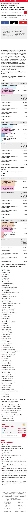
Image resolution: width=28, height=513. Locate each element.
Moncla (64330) (6, 358)
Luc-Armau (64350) (7, 343)
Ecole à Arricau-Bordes (7, 418)
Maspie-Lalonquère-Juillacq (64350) (10, 351)
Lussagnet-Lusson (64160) (8, 347)
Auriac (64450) (5, 281)
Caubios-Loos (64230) (7, 305)
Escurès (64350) (6, 320)
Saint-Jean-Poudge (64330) (9, 376)
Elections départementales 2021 (11, 3)
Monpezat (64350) (6, 360)
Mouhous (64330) (6, 365)
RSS (16, 493)
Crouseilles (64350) (6, 314)
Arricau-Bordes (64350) (7, 416)
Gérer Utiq (24, 495)
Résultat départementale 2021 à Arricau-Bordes (8, 31)
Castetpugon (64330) (7, 301)
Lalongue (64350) (6, 329)
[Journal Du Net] (7, 506)
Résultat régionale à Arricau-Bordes (10, 403)
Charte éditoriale (18, 492)
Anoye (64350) (5, 269)
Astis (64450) (5, 274)
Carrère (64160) (6, 300)
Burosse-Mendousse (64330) (9, 296)
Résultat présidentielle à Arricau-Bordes (12, 405)
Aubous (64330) (6, 278)
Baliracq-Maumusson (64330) (9, 287)
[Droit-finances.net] (20, 506)
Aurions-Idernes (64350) (8, 283)
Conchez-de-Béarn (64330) (8, 309)
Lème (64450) (5, 340)
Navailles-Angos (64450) (8, 367)
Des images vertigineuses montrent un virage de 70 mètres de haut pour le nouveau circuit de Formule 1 (14, 483)
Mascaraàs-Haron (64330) (8, 349)
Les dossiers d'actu (7, 432)
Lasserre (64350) (6, 336)
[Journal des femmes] (7, 503)
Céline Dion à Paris (7, 457)
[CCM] (20, 503)
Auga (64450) (5, 280)
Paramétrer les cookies (16, 495)
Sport (4, 430)
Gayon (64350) (4, 17)
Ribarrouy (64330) (6, 374)
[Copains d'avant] (7, 508)
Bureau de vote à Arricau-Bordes (10, 401)
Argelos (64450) (6, 271)
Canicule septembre (7, 450)
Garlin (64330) (5, 323)
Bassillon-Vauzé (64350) (8, 289)
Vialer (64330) (5, 394)
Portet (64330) (5, 371)
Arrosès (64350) (6, 272)
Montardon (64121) (6, 363)
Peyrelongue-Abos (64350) (8, 369)
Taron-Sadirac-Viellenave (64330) (10, 391)
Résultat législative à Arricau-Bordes (11, 406)
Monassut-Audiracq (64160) (8, 354)
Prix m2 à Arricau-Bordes (8, 420)
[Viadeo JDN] (20, 508)
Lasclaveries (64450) (7, 334)
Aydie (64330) (5, 285)
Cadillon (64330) (13, 17)
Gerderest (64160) (6, 327)
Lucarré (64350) (6, 345)
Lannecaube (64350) (7, 332)
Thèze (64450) (5, 393)
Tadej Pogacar (5, 452)
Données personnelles (6, 495)
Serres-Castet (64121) (7, 383)
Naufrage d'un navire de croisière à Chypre (12, 448)
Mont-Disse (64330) (7, 362)
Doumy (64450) (6, 318)
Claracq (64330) (6, 307)
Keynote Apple (6, 459)
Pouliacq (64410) (6, 373)
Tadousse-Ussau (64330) (8, 389)
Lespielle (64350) (6, 342)
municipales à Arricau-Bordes (8, 66)
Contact (6, 493)
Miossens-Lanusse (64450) (8, 353)
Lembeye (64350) (6, 338)
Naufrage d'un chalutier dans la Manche (11, 446)
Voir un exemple (22, 428)
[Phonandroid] (20, 511)
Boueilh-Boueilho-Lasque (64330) (10, 292)
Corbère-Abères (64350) (8, 311)
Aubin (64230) (5, 276)
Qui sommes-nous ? (6, 492)
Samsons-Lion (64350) (7, 378)
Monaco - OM (5, 444)
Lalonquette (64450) (7, 331)
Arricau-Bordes (18, 33)
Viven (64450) (5, 396)
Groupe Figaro (12, 496)
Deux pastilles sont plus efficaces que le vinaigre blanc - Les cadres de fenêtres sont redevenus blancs (14, 477)
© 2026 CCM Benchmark (21, 496)
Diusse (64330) (5, 316)
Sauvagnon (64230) (7, 380)
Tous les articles (12, 493)
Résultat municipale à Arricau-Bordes (11, 410)
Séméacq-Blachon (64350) (8, 382)
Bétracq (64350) (6, 291)
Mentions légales (5, 496)
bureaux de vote (6, 53)
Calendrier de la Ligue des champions (11, 455)
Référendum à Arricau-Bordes (9, 412)
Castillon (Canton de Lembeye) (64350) (16, 15)
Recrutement (20, 493)
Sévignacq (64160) (6, 385)
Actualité (5, 428)
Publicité (24, 492)
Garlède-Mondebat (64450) (8, 322)
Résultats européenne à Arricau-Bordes (12, 408)
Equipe (12, 492)
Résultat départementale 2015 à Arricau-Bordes (8, 36)
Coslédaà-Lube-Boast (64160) (9, 312)
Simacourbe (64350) (7, 387)
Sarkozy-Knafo (5, 454)
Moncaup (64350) (6, 356)
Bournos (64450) (6, 294)
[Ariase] (7, 511)
